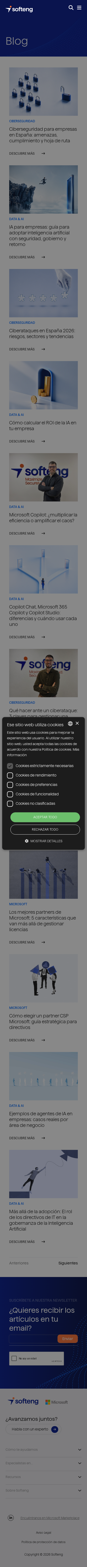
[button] (43, 841)
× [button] (77, 723)
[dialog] (43, 783)
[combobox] (70, 723)
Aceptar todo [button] (45, 817)
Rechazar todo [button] (45, 829)
